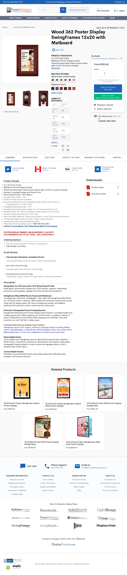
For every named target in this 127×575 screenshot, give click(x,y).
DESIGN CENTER (79, 476)
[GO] (63, 10)
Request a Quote (17, 480)
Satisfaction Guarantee (110, 483)
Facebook (101, 564)
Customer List (110, 480)
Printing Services (79, 480)
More (112, 18)
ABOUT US (110, 476)
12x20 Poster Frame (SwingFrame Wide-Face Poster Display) (83, 443)
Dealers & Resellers (48, 487)
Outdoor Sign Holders (93, 18)
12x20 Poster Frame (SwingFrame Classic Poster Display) (22, 404)
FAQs (79, 490)
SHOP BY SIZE (51, 18)
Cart (115, 8)
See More (55, 68)
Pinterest (112, 564)
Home (4, 27)
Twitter (106, 564)
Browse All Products (78, 10)
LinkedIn (117, 564)
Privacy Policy (110, 487)
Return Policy (47, 490)
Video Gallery (79, 487)
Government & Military (17, 490)
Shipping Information (16, 483)
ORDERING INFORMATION (17, 476)
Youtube (123, 564)
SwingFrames (33, 18)
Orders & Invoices (48, 483)
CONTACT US (48, 476)
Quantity (96, 69)
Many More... (57, 93)
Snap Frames (15, 18)
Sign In (98, 8)
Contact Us (120, 2)
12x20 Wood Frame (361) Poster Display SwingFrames (41, 443)
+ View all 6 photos (10, 112)
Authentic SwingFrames (79, 483)
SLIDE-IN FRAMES (70, 18)
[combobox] (52, 10)
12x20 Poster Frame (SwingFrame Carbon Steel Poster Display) (63, 405)
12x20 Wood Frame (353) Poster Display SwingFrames (104, 404)
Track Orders (48, 480)
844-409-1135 (17, 2)
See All (54, 143)
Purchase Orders (17, 487)
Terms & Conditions (110, 490)
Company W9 (16, 494)
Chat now (117, 116)
